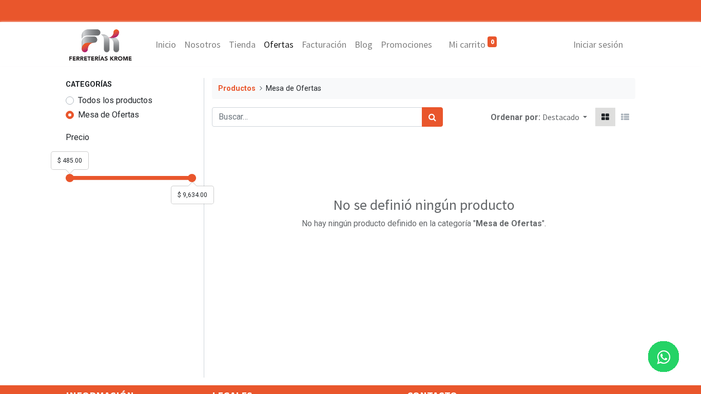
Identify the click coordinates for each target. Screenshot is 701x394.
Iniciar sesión (598, 44)
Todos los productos (115, 100)
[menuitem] (165, 44)
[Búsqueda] (432, 117)
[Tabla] (605, 117)
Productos (237, 88)
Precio (77, 137)
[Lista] (625, 117)
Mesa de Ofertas (108, 115)
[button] (564, 117)
